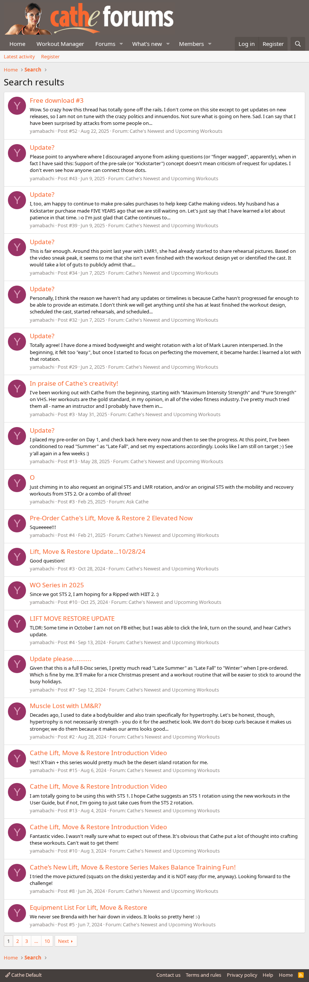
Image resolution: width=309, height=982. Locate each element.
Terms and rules (203, 974)
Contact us (168, 974)
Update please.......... (61, 658)
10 (47, 941)
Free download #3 (57, 100)
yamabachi (42, 131)
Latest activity (19, 56)
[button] (121, 44)
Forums (105, 43)
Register (50, 56)
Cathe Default (26, 974)
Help (268, 974)
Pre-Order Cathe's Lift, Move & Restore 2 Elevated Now (111, 518)
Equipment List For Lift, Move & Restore (88, 907)
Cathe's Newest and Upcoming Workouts (176, 131)
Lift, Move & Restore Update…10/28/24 (87, 551)
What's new (147, 43)
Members (191, 43)
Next (63, 941)
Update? (42, 147)
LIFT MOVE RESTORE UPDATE (72, 618)
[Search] (298, 44)
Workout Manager (60, 43)
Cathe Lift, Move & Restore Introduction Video (98, 752)
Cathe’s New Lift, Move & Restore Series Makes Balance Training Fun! (133, 867)
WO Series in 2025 (57, 585)
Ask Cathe (137, 501)
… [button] (36, 941)
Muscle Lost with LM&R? (65, 705)
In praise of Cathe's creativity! (74, 383)
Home (17, 43)
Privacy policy (242, 974)
